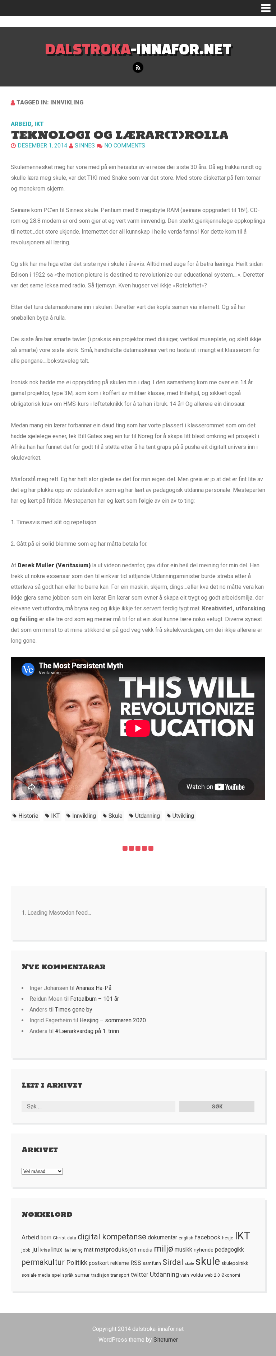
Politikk (76, 1263)
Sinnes (85, 145)
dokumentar (162, 1237)
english (186, 1237)
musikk (183, 1250)
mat (88, 1250)
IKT (39, 124)
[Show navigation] (268, 8)
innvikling (84, 815)
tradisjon (100, 1275)
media (145, 1250)
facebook (208, 1237)
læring (76, 1250)
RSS (135, 1263)
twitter (139, 1274)
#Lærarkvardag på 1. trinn (87, 1031)
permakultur (43, 1262)
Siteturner (165, 1339)
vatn (184, 1275)
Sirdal (172, 1262)
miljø (163, 1248)
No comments (124, 145)
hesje (227, 1237)
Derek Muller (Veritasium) (55, 565)
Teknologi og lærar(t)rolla (120, 135)
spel (56, 1275)
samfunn (152, 1263)
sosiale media (36, 1275)
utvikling (183, 815)
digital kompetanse (112, 1236)
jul (35, 1249)
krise (45, 1250)
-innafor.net (138, 49)
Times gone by (73, 1009)
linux (56, 1250)
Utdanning (147, 815)
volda (196, 1275)
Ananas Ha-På (93, 988)
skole (189, 1263)
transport (120, 1275)
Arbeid (21, 124)
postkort (99, 1263)
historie (28, 815)
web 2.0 (212, 1275)
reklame (119, 1263)
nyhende (203, 1250)
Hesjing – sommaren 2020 (112, 1020)
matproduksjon (116, 1249)
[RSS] (138, 67)
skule (116, 815)
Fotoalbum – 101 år (94, 998)
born (46, 1237)
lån (66, 1250)
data (71, 1237)
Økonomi (230, 1275)
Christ (59, 1237)
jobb (26, 1250)
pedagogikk (229, 1250)
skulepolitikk (234, 1263)
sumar (82, 1275)
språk (67, 1275)
